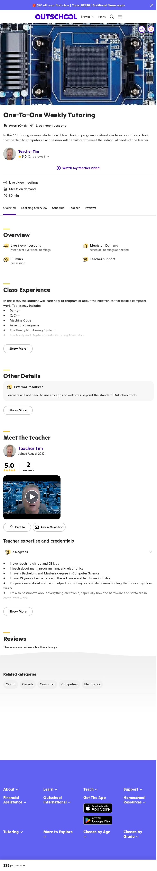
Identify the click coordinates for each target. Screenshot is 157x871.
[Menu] (120, 17)
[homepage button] (56, 16)
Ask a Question (52, 527)
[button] (78, 552)
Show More (18, 348)
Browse (86, 17)
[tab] (9, 208)
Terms (112, 5)
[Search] (112, 16)
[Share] (141, 29)
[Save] (151, 29)
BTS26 (85, 5)
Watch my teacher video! (81, 168)
